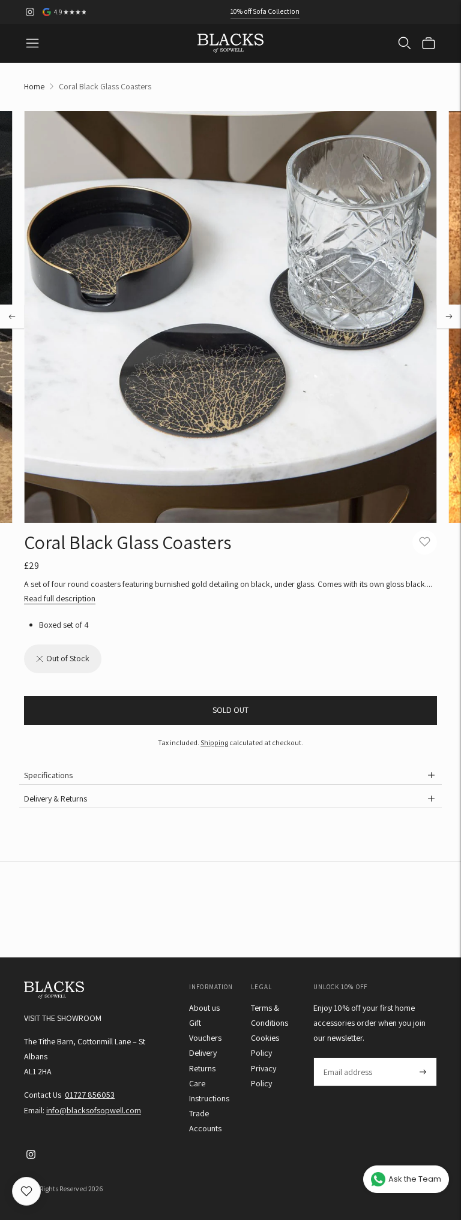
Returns (202, 1068)
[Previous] (12, 317)
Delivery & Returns (55, 798)
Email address (347, 1057)
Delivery (203, 1052)
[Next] (449, 317)
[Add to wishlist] (424, 542)
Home (34, 86)
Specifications (48, 775)
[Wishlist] (26, 1191)
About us (204, 1007)
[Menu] (32, 43)
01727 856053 (90, 1094)
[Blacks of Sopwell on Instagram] (30, 12)
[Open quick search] (404, 43)
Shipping (214, 742)
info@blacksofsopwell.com (93, 1110)
